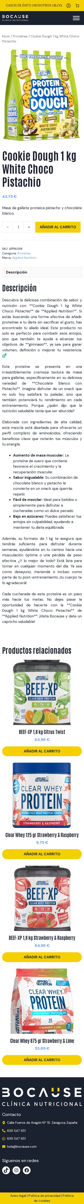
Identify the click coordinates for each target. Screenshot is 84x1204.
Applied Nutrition (24, 258)
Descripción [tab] (16, 272)
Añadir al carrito (58, 227)
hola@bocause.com (22, 1146)
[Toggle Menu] (76, 18)
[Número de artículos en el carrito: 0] (77, 5)
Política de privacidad (44, 1196)
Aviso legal (18, 1196)
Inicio (6, 36)
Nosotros (42, 5)
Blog (58, 5)
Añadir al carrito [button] (42, 751)
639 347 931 (16, 1131)
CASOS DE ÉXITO (18, 5)
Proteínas (20, 36)
